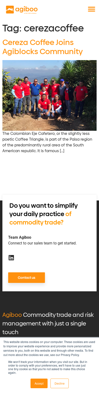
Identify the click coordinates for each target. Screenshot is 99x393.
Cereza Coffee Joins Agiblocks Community (42, 46)
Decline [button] (60, 383)
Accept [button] (39, 383)
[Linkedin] (11, 258)
